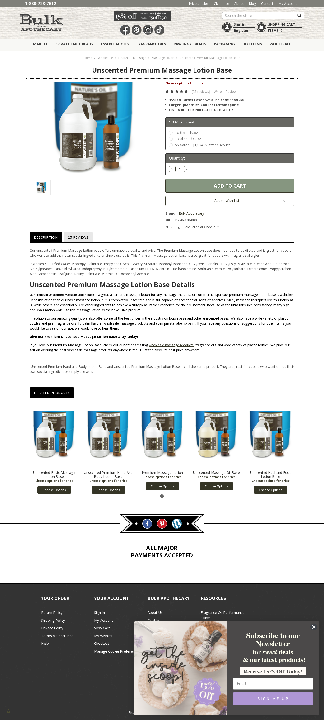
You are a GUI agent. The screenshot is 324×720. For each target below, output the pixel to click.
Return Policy (52, 612)
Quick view (54, 435)
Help (45, 643)
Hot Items (252, 44)
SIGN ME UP (273, 698)
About (239, 3)
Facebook (125, 30)
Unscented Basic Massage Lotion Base (54, 474)
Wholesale (280, 44)
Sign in (239, 24)
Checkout (101, 643)
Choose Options (54, 490)
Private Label (199, 3)
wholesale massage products (171, 345)
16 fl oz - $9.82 (186, 132)
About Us (155, 612)
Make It (40, 44)
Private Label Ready (74, 44)
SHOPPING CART (281, 24)
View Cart (102, 627)
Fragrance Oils (151, 44)
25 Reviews (78, 237)
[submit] (299, 15)
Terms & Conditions (57, 635)
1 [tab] (162, 496)
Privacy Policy (52, 627)
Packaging (224, 44)
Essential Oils (115, 44)
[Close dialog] (313, 626)
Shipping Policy (53, 620)
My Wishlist (103, 635)
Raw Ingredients (190, 44)
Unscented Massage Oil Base (216, 472)
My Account (287, 3)
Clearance (221, 3)
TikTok (159, 30)
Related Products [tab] (52, 392)
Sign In (99, 612)
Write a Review (225, 91)
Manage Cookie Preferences (117, 651)
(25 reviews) (201, 91)
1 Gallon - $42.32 (188, 139)
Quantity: (177, 158)
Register (241, 30)
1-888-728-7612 (40, 3)
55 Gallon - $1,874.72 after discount (202, 145)
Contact (267, 3)
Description (46, 237)
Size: (181, 122)
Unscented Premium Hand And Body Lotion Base (108, 474)
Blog (252, 3)
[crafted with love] (8, 710)
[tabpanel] (54, 448)
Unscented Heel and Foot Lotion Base (270, 474)
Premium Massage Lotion (162, 472)
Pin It (137, 30)
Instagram (148, 30)
